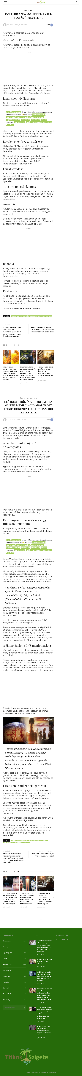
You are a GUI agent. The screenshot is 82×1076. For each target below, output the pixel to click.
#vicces (35, 114)
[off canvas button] (5, 2)
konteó (39, 840)
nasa (44, 840)
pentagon (18, 842)
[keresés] (77, 2)
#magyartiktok (11, 117)
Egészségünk (28, 922)
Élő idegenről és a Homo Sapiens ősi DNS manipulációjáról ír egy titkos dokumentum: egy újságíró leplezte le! (12, 332)
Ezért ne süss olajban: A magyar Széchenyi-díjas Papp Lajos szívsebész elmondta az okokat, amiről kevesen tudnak (11, 373)
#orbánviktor (25, 120)
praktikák (48, 316)
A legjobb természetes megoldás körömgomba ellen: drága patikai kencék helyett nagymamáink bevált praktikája (14, 858)
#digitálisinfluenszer (13, 120)
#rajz (27, 122)
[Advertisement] (28, 68)
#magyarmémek (22, 117)
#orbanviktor (35, 120)
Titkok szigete (12, 25)
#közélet (44, 120)
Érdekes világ (28, 10)
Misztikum (33, 398)
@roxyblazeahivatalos (13, 112)
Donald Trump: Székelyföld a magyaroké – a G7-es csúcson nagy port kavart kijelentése (42, 330)
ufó (24, 842)
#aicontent (32, 117)
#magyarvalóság (19, 122)
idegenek (32, 840)
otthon (41, 316)
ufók (28, 842)
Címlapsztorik (24, 398)
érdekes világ (32, 316)
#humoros (41, 114)
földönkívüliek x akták (19, 840)
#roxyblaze (40, 117)
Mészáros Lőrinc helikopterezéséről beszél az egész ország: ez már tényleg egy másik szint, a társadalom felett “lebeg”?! (28, 373)
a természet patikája (18, 316)
